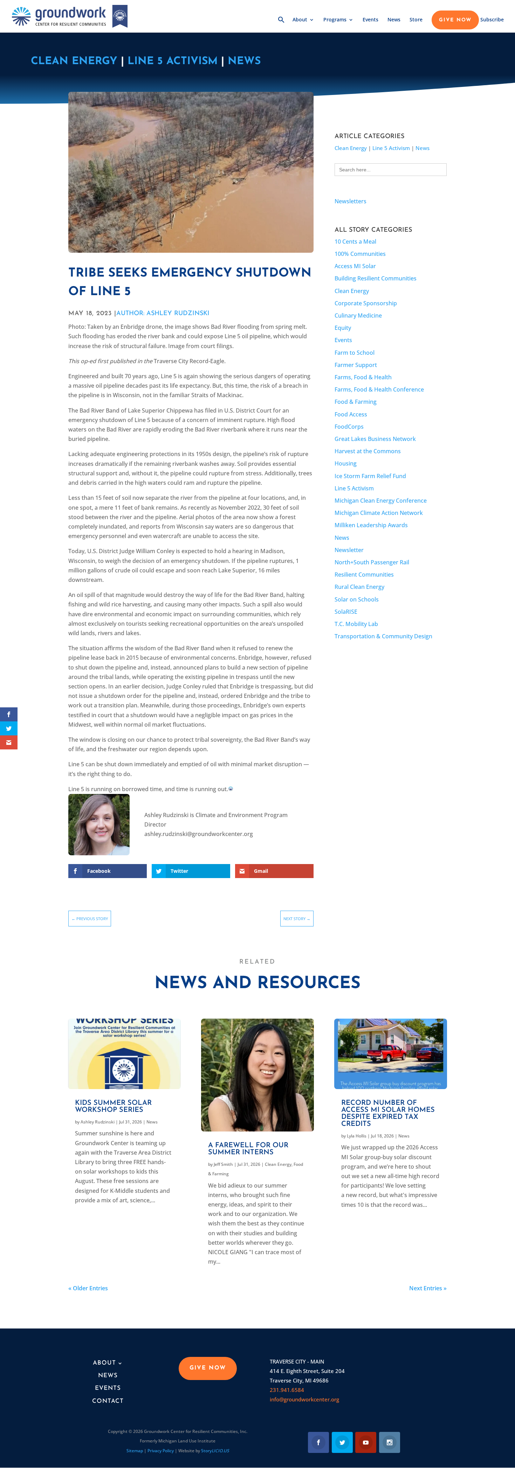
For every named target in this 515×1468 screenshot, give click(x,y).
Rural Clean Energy (359, 587)
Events (370, 20)
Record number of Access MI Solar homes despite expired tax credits (388, 1114)
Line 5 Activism (173, 61)
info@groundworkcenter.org (304, 1399)
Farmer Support (356, 365)
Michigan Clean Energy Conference (381, 500)
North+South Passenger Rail (372, 562)
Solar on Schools (357, 599)
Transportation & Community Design (383, 636)
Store (416, 20)
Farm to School (355, 352)
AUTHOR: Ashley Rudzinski (163, 314)
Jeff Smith (223, 1164)
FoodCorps (349, 426)
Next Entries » (428, 1288)
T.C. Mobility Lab (356, 624)
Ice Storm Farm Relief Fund (370, 476)
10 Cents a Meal (355, 241)
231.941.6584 (287, 1389)
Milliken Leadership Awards (371, 525)
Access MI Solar (355, 266)
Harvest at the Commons (368, 451)
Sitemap (134, 1451)
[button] (281, 24)
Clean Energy (74, 61)
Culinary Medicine (358, 315)
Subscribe (492, 20)
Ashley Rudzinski (98, 1122)
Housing (346, 463)
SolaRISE (346, 612)
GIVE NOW (455, 20)
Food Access (351, 414)
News (393, 20)
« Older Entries (88, 1288)
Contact (108, 1401)
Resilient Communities (364, 574)
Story (215, 1451)
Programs (334, 20)
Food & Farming (356, 402)
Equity (343, 328)
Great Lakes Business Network (375, 439)
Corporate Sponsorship (366, 303)
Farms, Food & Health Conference (379, 389)
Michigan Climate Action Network (379, 513)
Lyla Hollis (356, 1136)
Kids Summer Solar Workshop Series (113, 1107)
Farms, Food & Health (363, 377)
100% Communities (360, 254)
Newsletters (350, 201)
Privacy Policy (160, 1451)
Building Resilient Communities (376, 278)
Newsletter (349, 550)
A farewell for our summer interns (248, 1149)
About (300, 20)
